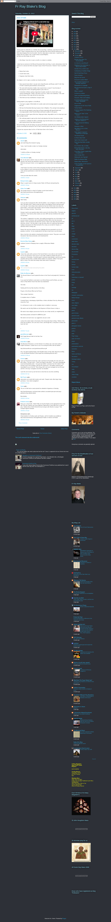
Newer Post (20, 429)
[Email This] (34, 133)
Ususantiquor (75, 366)
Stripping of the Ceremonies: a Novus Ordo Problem (82, 66)
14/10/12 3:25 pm (25, 383)
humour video (75, 267)
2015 (75, 42)
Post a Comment (23, 423)
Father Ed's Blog (78, 742)
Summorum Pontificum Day (29, 463)
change (73, 233)
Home (42, 429)
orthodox (74, 308)
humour (73, 264)
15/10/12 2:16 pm (25, 410)
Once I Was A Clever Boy (80, 537)
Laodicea (76, 643)
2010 (75, 190)
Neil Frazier (24, 377)
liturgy (73, 282)
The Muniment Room (79, 730)
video (73, 369)
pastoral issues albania (77, 318)
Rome (73, 351)
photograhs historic (76, 326)
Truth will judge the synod (80, 743)
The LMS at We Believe (79, 638)
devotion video (75, 244)
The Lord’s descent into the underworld (27, 437)
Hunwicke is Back (79, 126)
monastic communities (77, 295)
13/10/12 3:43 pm (25, 248)
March (76, 181)
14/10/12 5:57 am (25, 374)
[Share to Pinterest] (40, 133)
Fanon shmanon (78, 75)
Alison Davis (75, 208)
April (76, 178)
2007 (75, 197)
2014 (75, 44)
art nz (73, 221)
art (72, 218)
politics (73, 331)
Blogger (64, 918)
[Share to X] (37, 133)
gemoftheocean (25, 334)
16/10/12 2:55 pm (25, 419)
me (72, 290)
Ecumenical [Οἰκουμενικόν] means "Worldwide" (81, 100)
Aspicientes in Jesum (79, 706)
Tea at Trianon (77, 525)
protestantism (75, 343)
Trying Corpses (78, 107)
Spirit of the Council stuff (80, 140)
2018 (75, 36)
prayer (73, 341)
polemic (74, 328)
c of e (73, 231)
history (73, 262)
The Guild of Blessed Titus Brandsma (84, 695)
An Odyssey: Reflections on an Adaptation (83, 593)
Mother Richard (75, 297)
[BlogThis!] (35, 133)
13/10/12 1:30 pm (25, 185)
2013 (75, 47)
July (76, 172)
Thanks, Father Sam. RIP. (86, 749)
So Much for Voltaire (79, 93)
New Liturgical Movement (80, 561)
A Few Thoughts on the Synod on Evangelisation (82, 164)
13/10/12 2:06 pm (25, 238)
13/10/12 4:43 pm (25, 270)
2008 (75, 194)
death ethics (75, 241)
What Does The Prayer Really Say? (83, 680)
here (74, 439)
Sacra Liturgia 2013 (79, 155)
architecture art (75, 216)
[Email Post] (30, 133)
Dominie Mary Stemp (26, 241)
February (77, 183)
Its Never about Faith (79, 137)
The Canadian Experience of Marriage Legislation (81, 82)
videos (73, 372)
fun (72, 256)
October (77, 55)
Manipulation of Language (80, 85)
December (77, 51)
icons (73, 269)
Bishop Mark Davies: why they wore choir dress (82, 148)
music (73, 300)
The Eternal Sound (79, 135)
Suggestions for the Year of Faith (82, 105)
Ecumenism (75, 254)
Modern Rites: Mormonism (81, 161)
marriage (74, 287)
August (77, 170)
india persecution (76, 272)
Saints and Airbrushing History (82, 95)
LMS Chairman (78, 637)
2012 (75, 49)
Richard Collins (25, 181)
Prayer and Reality (20, 450)
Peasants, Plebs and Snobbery (82, 97)
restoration (74, 348)
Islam (73, 274)
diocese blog (75, 249)
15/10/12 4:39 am (25, 398)
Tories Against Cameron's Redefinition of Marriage (81, 132)
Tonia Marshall (24, 157)
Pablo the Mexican (25, 273)
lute (73, 285)
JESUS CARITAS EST (79, 624)
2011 (75, 188)
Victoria (23, 358)
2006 (75, 199)
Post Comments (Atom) (46, 433)
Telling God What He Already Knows (82, 664)
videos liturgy (75, 374)
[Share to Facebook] (38, 133)
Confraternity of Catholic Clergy (82, 71)
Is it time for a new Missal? (81, 63)
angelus (74, 210)
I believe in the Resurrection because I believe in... (81, 120)
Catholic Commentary (79, 687)
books (73, 228)
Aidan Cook (24, 188)
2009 (75, 192)
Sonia (22, 386)
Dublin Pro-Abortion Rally (80, 159)
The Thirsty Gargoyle (79, 592)
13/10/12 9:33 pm (25, 338)
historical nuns (75, 259)
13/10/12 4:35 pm (25, 262)
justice (73, 279)
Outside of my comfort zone (81, 68)
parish (73, 310)
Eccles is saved (78, 668)
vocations (74, 377)
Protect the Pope (78, 617)
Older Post (64, 429)
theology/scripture (76, 359)
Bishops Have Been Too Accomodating (80, 60)
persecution (75, 320)
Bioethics (76, 708)
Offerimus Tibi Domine (80, 580)
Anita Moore (24, 341)
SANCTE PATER (78, 718)
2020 (75, 31)
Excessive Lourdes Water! (81, 79)
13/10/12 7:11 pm (25, 331)
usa (73, 364)
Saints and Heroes (76, 354)
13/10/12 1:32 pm (25, 194)
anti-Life (74, 213)
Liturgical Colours (78, 57)
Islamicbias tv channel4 (78, 277)
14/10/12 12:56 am (25, 355)
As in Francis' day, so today (81, 145)
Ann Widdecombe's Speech (81, 117)
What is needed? (78, 91)
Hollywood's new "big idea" (81, 157)
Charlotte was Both (79, 598)
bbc (73, 223)
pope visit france (76, 338)
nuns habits (75, 305)
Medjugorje (74, 292)
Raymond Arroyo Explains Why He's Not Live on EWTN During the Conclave (87, 721)
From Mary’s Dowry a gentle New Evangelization (82, 152)
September (78, 167)
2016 (75, 40)
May (76, 176)
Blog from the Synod (79, 77)
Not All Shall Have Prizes (80, 73)
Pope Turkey (75, 336)
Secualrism (74, 356)
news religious (75, 303)
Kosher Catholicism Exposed (87, 606)
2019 (75, 33)
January (77, 185)
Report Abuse (76, 382)
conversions (75, 239)
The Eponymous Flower (80, 605)
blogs (73, 226)
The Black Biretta (78, 650)
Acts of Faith (77, 103)
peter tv (74, 323)
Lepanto (23, 252)
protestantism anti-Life (77, 346)
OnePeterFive (77, 573)
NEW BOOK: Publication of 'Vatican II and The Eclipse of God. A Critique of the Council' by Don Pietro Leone (87, 553)
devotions (74, 246)
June (76, 174)
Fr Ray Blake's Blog (30, 6)
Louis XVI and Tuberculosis (86, 527)
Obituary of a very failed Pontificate (82, 714)
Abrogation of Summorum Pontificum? (32, 455)
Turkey (73, 361)
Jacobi (22, 140)
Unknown (23, 197)
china (73, 236)
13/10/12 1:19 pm (25, 177)
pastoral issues (75, 315)
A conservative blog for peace (81, 748)
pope (73, 333)
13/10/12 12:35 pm (25, 154)
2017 (75, 38)
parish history (75, 313)
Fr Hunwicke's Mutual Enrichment (83, 712)
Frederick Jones (25, 401)
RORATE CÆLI (77, 549)
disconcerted (75, 251)
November (77, 53)
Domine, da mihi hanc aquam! (82, 662)
